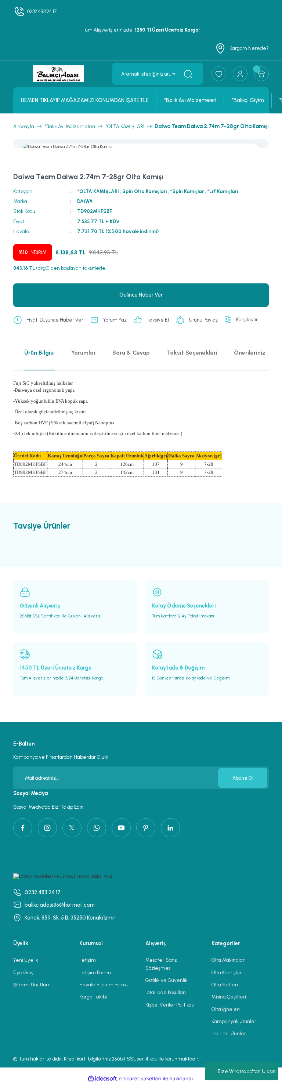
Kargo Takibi (93, 997)
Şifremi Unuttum (32, 984)
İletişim (87, 960)
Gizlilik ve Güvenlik (166, 980)
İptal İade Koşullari (165, 992)
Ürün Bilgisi (39, 352)
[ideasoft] (102, 1079)
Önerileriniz (249, 352)
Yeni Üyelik (25, 960)
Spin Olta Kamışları (144, 191)
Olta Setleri (225, 984)
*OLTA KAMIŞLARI (98, 191)
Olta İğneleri (226, 1009)
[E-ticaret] (140, 1079)
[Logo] (58, 73)
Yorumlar (83, 352)
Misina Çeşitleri (229, 997)
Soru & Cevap (131, 352)
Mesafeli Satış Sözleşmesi (161, 964)
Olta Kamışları (227, 972)
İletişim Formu (95, 972)
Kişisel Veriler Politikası (170, 1005)
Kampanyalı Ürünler (234, 1021)
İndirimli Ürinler (229, 1033)
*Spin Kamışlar (187, 191)
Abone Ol (242, 778)
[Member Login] (240, 73)
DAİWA (85, 201)
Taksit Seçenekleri (191, 352)
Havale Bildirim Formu (104, 984)
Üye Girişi (24, 972)
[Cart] (261, 73)
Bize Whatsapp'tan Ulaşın (247, 1071)
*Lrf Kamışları (222, 191)
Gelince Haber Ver (141, 294)
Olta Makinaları (229, 960)
